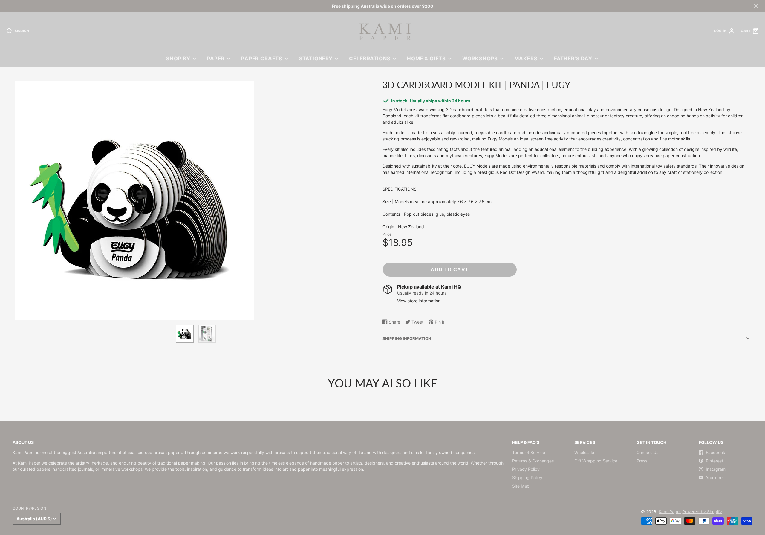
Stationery (316, 59)
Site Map (521, 485)
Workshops (480, 59)
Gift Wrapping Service (595, 460)
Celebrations (369, 59)
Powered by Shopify (702, 511)
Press (642, 460)
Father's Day (573, 59)
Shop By (178, 59)
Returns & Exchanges (533, 460)
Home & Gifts (426, 59)
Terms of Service (528, 452)
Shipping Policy (527, 477)
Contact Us (647, 452)
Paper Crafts (261, 59)
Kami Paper (670, 511)
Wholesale (584, 452)
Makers (525, 59)
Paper (215, 59)
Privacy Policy (526, 469)
